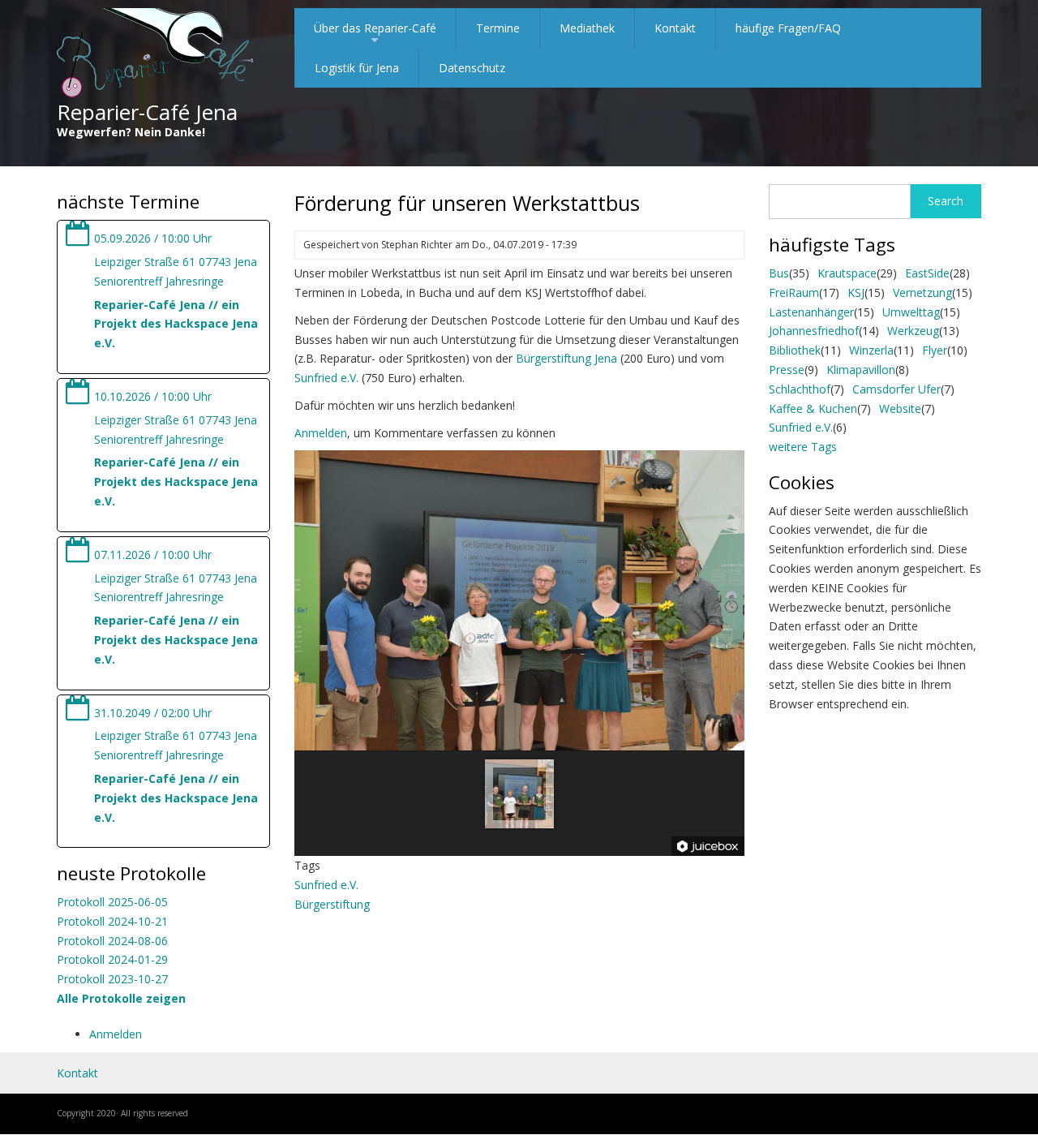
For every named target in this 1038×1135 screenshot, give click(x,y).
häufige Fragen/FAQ (788, 28)
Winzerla (871, 350)
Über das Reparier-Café (375, 34)
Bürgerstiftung (332, 904)
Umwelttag (911, 312)
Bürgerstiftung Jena (566, 358)
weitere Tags (803, 446)
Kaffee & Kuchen (813, 408)
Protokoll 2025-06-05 (112, 901)
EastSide (927, 273)
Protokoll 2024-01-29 (112, 959)
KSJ (855, 292)
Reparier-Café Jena (147, 112)
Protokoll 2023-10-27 (112, 979)
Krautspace (847, 273)
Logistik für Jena (357, 67)
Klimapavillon (860, 369)
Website (900, 408)
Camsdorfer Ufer (896, 389)
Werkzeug (913, 330)
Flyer (934, 350)
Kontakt (675, 28)
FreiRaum (794, 292)
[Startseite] (155, 54)
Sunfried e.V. (326, 377)
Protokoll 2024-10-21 (112, 921)
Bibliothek (795, 350)
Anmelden (115, 1034)
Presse (786, 369)
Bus (779, 273)
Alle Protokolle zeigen (121, 998)
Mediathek (587, 28)
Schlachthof (799, 389)
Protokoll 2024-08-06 (112, 940)
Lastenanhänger (811, 312)
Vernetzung (922, 292)
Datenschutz (472, 67)
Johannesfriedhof (814, 330)
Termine (498, 28)
